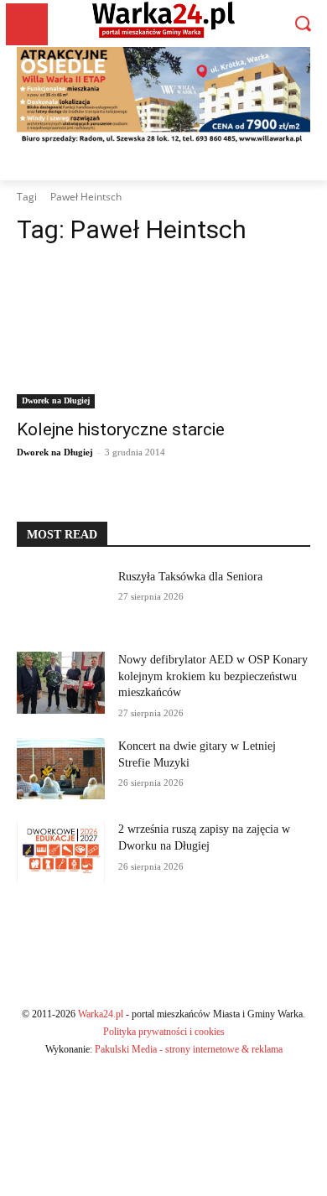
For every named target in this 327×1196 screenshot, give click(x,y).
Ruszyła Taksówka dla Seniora (192, 576)
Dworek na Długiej (56, 400)
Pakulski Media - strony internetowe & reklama (189, 1049)
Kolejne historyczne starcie (121, 429)
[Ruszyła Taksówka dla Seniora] (61, 600)
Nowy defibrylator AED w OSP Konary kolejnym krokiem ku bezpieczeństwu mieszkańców (213, 676)
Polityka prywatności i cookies (164, 1031)
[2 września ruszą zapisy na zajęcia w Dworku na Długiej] (61, 852)
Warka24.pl (100, 1014)
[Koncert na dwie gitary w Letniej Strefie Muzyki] (61, 769)
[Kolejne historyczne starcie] (163, 335)
